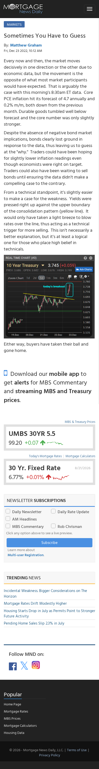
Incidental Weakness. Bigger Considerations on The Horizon (45, 593)
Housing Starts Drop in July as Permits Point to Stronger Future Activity (49, 613)
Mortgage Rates (16, 711)
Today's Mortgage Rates (45, 456)
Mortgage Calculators (80, 456)
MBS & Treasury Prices (80, 421)
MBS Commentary (28, 526)
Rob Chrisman (70, 526)
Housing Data (14, 732)
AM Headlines (24, 519)
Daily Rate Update (73, 512)
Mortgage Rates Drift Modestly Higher (35, 603)
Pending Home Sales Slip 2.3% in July (34, 623)
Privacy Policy (49, 755)
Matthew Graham (26, 45)
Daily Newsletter (26, 512)
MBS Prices (12, 718)
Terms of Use (77, 749)
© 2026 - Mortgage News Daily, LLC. (36, 749)
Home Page (12, 704)
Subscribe (49, 542)
